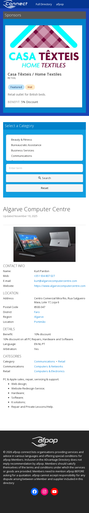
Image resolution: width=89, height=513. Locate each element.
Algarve (39, 317)
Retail (61, 361)
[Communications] (44, 155)
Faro (37, 312)
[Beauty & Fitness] (44, 139)
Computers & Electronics (49, 371)
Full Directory (44, 4)
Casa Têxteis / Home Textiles (34, 74)
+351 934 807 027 (44, 276)
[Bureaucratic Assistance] (44, 145)
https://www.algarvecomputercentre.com (59, 286)
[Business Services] (44, 150)
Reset (44, 188)
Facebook (6, 502)
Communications (44, 361)
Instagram (13, 502)
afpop (60, 4)
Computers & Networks (48, 366)
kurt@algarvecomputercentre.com (55, 281)
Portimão (40, 322)
